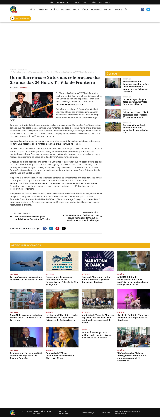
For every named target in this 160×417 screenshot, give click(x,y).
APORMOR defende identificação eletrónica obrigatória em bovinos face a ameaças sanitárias (132, 281)
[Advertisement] (80, 44)
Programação (88, 412)
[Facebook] (142, 9)
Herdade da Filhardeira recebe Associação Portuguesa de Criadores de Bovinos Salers (62, 317)
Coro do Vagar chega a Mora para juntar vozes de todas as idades (135, 102)
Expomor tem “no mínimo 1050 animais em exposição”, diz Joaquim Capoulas (26, 355)
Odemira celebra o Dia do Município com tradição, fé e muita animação (136, 115)
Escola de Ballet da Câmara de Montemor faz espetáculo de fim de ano (133, 317)
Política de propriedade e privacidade (127, 412)
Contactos (105, 412)
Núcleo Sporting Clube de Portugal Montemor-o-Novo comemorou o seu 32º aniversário (131, 357)
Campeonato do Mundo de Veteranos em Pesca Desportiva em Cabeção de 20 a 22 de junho (62, 281)
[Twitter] (148, 9)
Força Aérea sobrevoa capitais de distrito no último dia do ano (26, 278)
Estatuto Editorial (63, 412)
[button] (13, 18)
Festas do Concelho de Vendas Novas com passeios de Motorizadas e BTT (135, 129)
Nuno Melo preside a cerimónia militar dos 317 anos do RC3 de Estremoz (26, 317)
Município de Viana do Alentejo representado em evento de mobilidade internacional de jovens (98, 319)
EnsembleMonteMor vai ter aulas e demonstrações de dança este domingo (96, 279)
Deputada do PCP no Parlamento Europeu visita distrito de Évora (60, 355)
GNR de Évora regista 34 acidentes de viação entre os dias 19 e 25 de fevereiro (96, 335)
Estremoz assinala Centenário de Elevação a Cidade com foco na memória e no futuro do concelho (136, 86)
